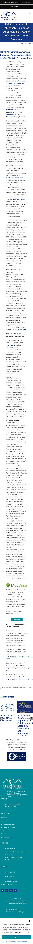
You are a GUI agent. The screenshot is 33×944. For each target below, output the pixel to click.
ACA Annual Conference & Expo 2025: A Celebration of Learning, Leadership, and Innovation (25, 724)
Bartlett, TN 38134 (10, 806)
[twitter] (6, 890)
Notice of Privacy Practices (17, 899)
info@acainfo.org (12, 881)
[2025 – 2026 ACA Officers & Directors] (8, 702)
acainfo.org (11, 345)
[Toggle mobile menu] (30, 13)
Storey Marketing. (21, 903)
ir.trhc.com (16, 549)
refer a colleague (8, 884)
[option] (16, 758)
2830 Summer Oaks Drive (13, 804)
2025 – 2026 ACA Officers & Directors (7, 718)
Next (30, 43)
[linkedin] (15, 890)
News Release (22, 687)
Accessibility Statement (12, 901)
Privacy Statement (22, 941)
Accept (17, 937)
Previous (23, 43)
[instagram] (11, 890)
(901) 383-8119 (11, 872)
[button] (30, 921)
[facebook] (2, 890)
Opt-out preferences (10, 941)
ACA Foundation (10, 848)
